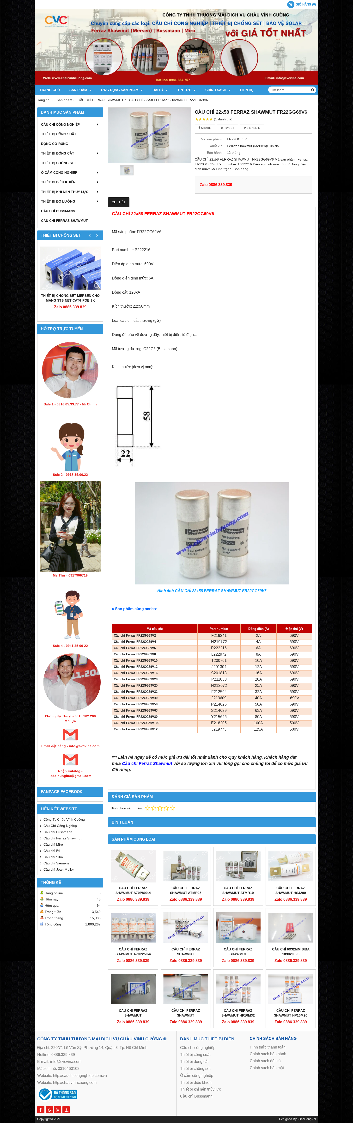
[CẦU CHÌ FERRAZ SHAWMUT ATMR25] (185, 866)
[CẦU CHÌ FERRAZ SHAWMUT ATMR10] (238, 866)
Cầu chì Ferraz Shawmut (62, 838)
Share (205, 128)
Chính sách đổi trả (265, 1061)
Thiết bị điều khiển (58, 182)
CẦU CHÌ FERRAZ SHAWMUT (64, 221)
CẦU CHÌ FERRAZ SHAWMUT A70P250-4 (133, 951)
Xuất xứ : (217, 146)
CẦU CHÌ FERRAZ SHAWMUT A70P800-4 (133, 890)
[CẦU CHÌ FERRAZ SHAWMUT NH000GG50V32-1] (185, 927)
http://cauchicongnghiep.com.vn (80, 1075)
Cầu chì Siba (53, 857)
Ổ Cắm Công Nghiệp (59, 172)
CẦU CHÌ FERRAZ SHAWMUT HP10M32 (238, 1013)
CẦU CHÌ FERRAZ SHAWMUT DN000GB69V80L (185, 1015)
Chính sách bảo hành (268, 1054)
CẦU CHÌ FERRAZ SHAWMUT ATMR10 (238, 890)
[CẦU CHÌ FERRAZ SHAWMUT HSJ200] (290, 866)
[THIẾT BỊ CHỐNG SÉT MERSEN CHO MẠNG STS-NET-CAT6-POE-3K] (70, 268)
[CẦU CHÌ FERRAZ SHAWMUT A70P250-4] (133, 927)
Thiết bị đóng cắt (57, 153)
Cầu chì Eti (51, 851)
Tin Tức (184, 90)
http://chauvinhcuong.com (75, 1082)
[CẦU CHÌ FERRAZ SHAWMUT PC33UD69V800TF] (238, 927)
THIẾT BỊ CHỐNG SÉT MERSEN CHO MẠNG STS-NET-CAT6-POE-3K (70, 298)
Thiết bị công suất (58, 134)
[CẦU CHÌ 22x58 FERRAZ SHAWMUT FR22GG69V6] (149, 135)
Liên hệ (246, 90)
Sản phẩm (78, 90)
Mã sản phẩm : (212, 139)
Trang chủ (50, 90)
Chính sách (216, 90)
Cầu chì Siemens (56, 863)
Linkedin (253, 128)
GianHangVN (307, 1119)
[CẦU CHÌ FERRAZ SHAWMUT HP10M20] (290, 989)
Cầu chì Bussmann (58, 211)
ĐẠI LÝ (158, 90)
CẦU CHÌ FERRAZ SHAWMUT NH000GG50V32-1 (185, 954)
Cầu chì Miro (53, 844)
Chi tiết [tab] (119, 202)
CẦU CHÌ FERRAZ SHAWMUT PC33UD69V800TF (238, 954)
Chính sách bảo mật (267, 1068)
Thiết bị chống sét (58, 163)
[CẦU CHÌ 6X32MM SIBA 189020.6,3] (290, 927)
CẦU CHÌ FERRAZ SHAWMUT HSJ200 (290, 890)
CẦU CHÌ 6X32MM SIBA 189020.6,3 (291, 951)
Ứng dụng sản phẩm (120, 90)
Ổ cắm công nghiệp (196, 1075)
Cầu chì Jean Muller (58, 869)
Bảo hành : (215, 153)
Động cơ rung (54, 144)
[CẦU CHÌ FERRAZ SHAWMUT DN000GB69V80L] (185, 989)
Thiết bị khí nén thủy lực (64, 192)
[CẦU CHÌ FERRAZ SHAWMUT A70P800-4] (133, 866)
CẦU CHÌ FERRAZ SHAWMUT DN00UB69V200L (133, 1015)
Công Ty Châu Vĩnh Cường (64, 819)
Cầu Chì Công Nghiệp (60, 826)
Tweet (229, 128)
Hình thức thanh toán (268, 1047)
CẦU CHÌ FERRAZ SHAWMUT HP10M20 (290, 1013)
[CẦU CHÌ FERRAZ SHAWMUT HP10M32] (238, 989)
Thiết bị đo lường (58, 201)
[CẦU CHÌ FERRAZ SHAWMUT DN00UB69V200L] (133, 989)
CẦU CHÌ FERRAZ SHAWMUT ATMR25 (185, 890)
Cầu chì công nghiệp (60, 124)
